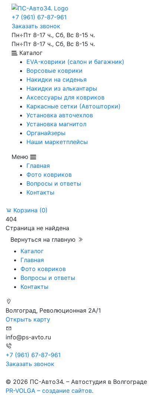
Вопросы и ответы (53, 183)
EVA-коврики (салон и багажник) (75, 61)
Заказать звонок (36, 26)
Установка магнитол (56, 124)
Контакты (40, 192)
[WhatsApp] (6, 372)
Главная (38, 165)
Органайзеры (45, 133)
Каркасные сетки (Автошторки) (73, 106)
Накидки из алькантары (61, 88)
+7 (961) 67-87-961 (39, 17)
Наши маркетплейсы (57, 142)
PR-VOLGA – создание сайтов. (49, 390)
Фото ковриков (49, 174)
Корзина (30, 210)
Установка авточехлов (59, 115)
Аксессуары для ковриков (65, 97)
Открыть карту (28, 319)
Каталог (32, 251)
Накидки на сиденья (56, 79)
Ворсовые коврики (54, 70)
